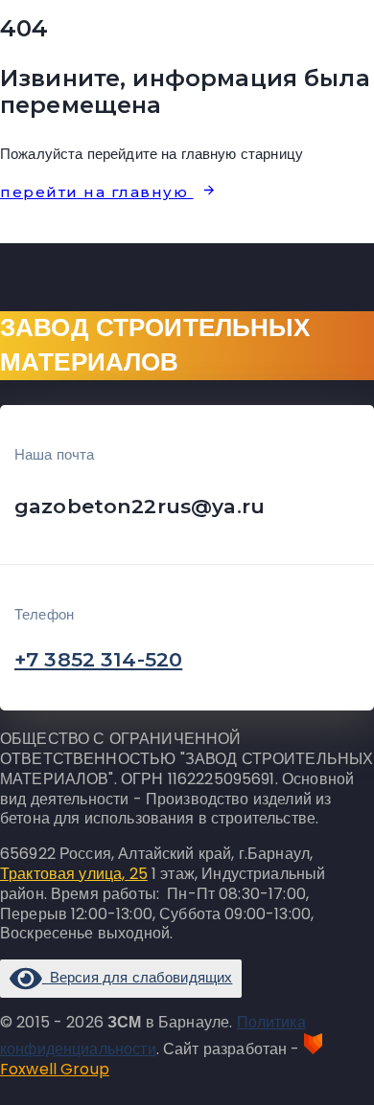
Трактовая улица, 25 (74, 874)
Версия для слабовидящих (137, 977)
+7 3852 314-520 (98, 659)
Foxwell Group (54, 1069)
